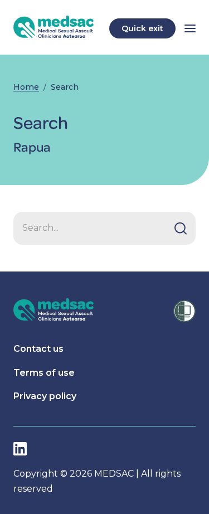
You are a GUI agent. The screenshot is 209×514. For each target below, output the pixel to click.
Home (26, 87)
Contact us (38, 348)
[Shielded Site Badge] (184, 311)
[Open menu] (190, 28)
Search (65, 87)
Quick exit (142, 28)
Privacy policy (44, 396)
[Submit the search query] (180, 228)
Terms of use (44, 372)
